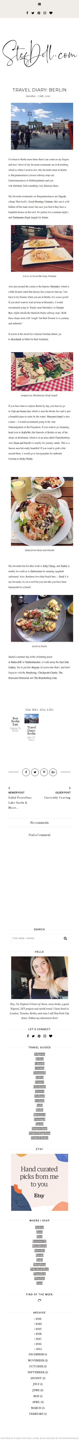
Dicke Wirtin (26, 458)
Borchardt (16, 339)
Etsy (39, 1236)
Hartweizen (36, 571)
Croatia (39, 1068)
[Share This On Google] (53, 772)
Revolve (39, 1250)
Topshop (39, 1273)
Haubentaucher (32, 662)
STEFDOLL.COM (30, 1438)
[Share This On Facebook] (26, 772)
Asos (39, 1232)
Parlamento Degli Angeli (25, 217)
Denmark (39, 1072)
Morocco (39, 1114)
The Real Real (39, 1269)
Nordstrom (39, 1246)
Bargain (35, 667)
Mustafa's (55, 286)
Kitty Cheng (49, 566)
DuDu (64, 566)
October (36, 1366)
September (36, 1372)
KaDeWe (26, 432)
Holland (39, 1096)
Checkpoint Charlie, (48, 672)
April (36, 1402)
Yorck (33, 307)
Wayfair (39, 1278)
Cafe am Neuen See (21, 411)
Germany (39, 1086)
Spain (39, 1124)
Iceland (39, 1100)
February (36, 1413)
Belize (40, 1058)
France (39, 1082)
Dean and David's (23, 442)
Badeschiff (16, 662)
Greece (39, 1091)
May (36, 1396)
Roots (39, 1255)
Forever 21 (39, 1241)
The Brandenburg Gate (45, 677)
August (36, 1378)
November (36, 1360)
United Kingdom (39, 1133)
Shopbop (39, 1264)
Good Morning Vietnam (40, 201)
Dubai (40, 1077)
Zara (39, 1283)
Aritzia (39, 1227)
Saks (39, 1259)
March (36, 1408)
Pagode (62, 196)
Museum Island (55, 416)
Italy (40, 1105)
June (36, 1390)
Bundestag (31, 672)
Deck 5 (63, 576)
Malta (39, 1110)
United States (39, 1137)
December (36, 1354)
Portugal (39, 1119)
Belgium (39, 1054)
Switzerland (39, 1128)
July (36, 1384)
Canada (39, 1063)
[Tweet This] (35, 772)
